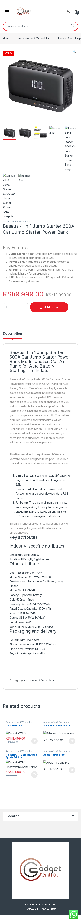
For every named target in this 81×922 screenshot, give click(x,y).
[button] (74, 52)
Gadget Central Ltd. (35, 653)
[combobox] (35, 26)
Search (72, 26)
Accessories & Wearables (34, 38)
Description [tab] (12, 333)
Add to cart (51, 307)
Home (6, 38)
